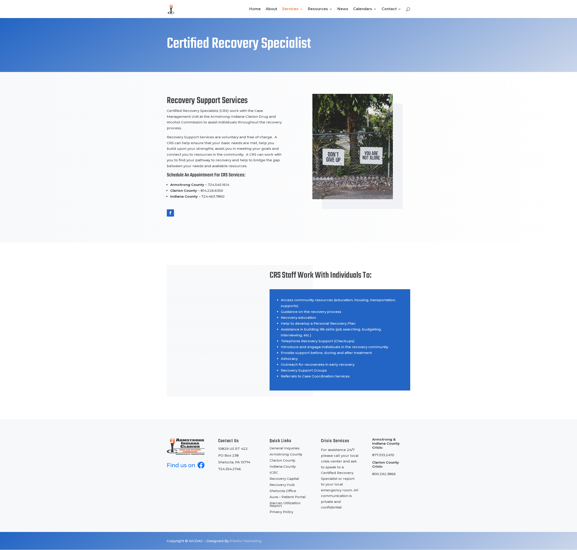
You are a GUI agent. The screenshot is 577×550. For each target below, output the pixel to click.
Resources (318, 9)
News (342, 9)
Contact (389, 9)
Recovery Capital (284, 478)
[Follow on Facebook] (170, 213)
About (271, 9)
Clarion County (282, 460)
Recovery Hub (282, 485)
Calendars (362, 9)
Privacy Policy (281, 512)
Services (290, 9)
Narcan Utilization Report (285, 504)
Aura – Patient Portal (288, 497)
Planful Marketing (246, 541)
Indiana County (283, 466)
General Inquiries (285, 448)
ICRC (274, 472)
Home (255, 9)
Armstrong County (286, 454)
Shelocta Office (283, 491)
